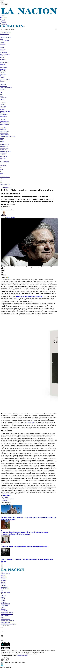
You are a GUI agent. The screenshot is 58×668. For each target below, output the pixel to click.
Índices (2, 57)
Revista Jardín (3, 153)
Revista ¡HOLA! (4, 146)
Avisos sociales (4, 133)
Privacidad (25, 655)
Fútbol (1, 92)
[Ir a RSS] (2, 641)
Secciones (4, 18)
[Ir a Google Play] (5, 645)
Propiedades (3, 52)
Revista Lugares (4, 148)
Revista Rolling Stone (5, 151)
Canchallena (3, 97)
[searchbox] (28, 29)
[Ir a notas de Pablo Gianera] (29, 214)
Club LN (4, 22)
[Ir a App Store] (5, 649)
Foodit (3, 20)
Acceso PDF (3, 128)
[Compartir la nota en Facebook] (2, 275)
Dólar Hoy (2, 49)
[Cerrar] (24, 26)
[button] (29, 105)
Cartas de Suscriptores (6, 87)
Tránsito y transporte (5, 37)
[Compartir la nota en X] (4, 275)
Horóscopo (3, 108)
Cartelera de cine (4, 121)
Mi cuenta (4, 24)
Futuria (2, 47)
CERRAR (2, 0)
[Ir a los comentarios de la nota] (4, 269)
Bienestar (2, 76)
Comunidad (3, 74)
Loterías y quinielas (5, 111)
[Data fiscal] (2, 665)
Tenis (1, 96)
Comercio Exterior (5, 54)
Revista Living (3, 149)
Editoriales (3, 84)
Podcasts (2, 113)
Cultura (2, 72)
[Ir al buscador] (2, 6)
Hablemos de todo (5, 79)
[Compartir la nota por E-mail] (5, 275)
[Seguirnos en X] (2, 632)
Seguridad (3, 69)
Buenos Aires (3, 67)
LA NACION (4, 188)
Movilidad (2, 56)
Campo (2, 51)
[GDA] (5, 660)
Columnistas (3, 86)
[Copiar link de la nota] (2, 273)
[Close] (2, 563)
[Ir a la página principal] (29, 13)
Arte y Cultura (4, 497)
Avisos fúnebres (4, 131)
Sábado (2, 138)
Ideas (1, 139)
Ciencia (2, 77)
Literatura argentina (8, 499)
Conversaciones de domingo (7, 136)
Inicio (3, 15)
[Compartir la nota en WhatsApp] (4, 271)
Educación (3, 71)
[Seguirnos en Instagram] (2, 636)
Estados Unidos (4, 62)
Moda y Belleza (4, 114)
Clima (1, 39)
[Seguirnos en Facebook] (2, 628)
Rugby (1, 94)
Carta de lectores (4, 134)
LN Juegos (2, 103)
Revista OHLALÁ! (4, 144)
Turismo (2, 104)
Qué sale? (2, 119)
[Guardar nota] (2, 269)
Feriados (2, 109)
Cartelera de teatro (5, 123)
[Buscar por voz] (56, 29)
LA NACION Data (4, 40)
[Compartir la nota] (2, 271)
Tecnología (3, 106)
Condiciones (19, 655)
